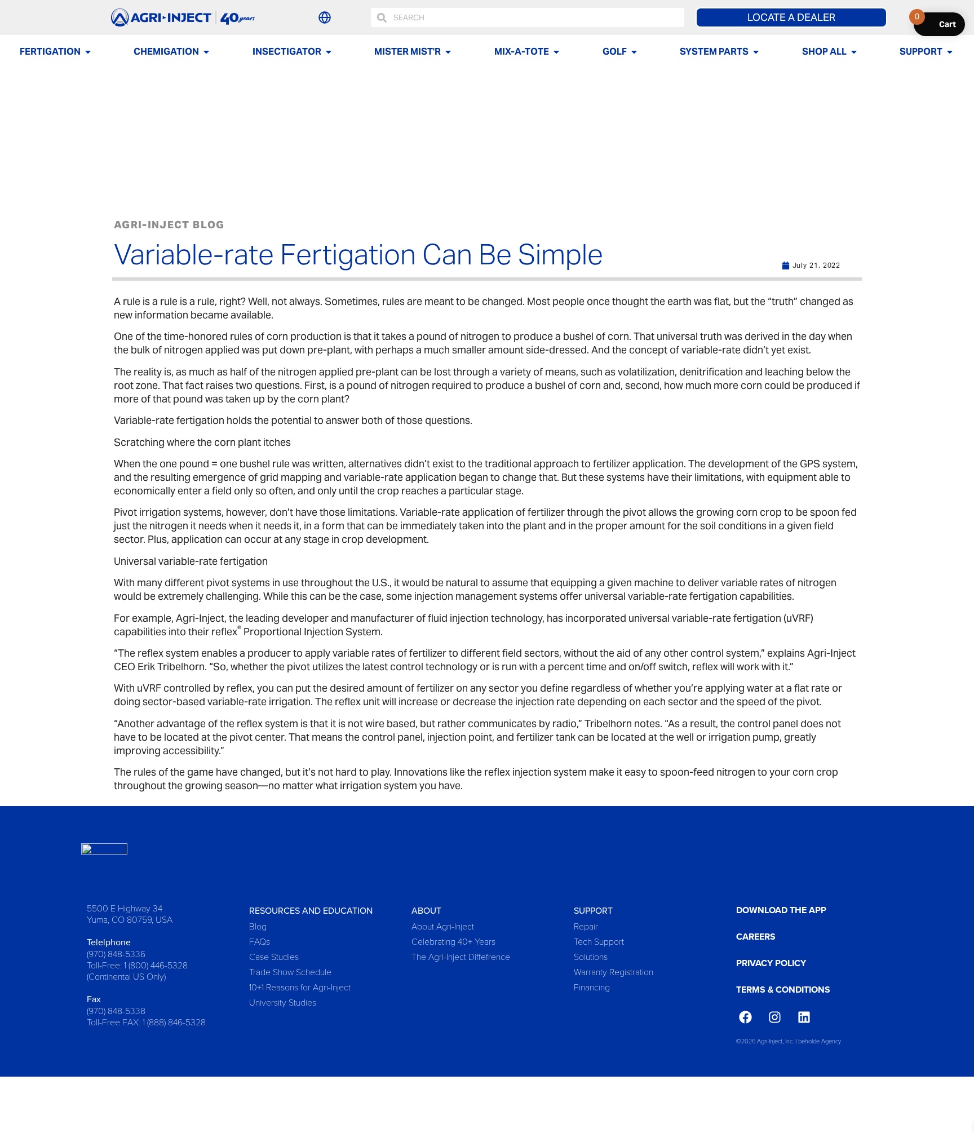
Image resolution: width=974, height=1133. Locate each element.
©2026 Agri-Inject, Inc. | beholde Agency (788, 1041)
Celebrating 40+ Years (453, 941)
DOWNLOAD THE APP (781, 910)
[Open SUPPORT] (949, 52)
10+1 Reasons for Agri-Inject (300, 987)
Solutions (591, 956)
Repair (586, 926)
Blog (258, 926)
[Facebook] (745, 1017)
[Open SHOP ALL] (853, 52)
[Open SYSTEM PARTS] (755, 52)
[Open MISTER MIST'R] (448, 52)
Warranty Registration (613, 971)
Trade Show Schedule (290, 971)
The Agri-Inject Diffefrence (460, 956)
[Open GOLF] (634, 52)
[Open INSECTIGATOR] (328, 52)
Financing (592, 987)
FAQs (259, 941)
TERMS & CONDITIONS (783, 989)
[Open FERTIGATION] (87, 52)
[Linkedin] (804, 1017)
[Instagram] (774, 1017)
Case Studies (274, 956)
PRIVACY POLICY (771, 963)
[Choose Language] (325, 17)
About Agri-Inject (442, 926)
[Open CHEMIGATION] (206, 52)
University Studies (282, 1002)
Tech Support (599, 941)
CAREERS (756, 936)
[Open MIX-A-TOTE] (556, 52)
